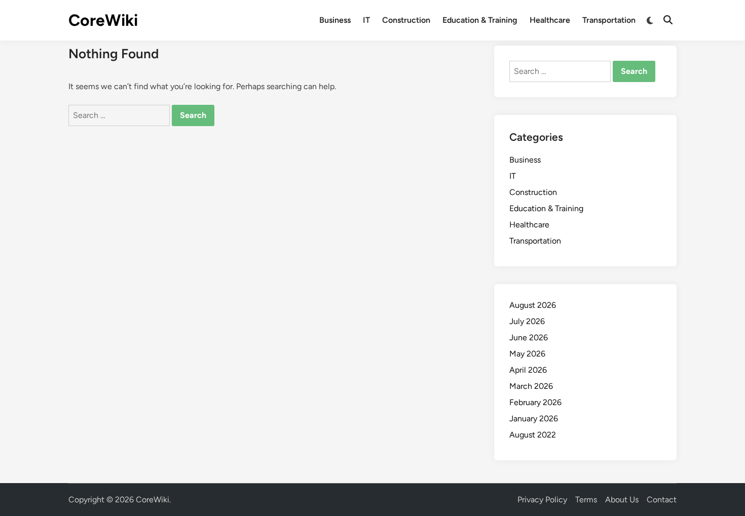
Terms (586, 499)
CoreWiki (103, 20)
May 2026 (527, 354)
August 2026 (532, 305)
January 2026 (533, 418)
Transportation (609, 20)
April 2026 (528, 370)
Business (335, 20)
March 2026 (531, 386)
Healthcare (550, 20)
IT (366, 20)
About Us (622, 499)
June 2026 (528, 337)
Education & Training (479, 20)
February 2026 (535, 402)
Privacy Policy (542, 499)
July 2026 (527, 321)
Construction (406, 20)
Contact (662, 499)
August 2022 (532, 435)
